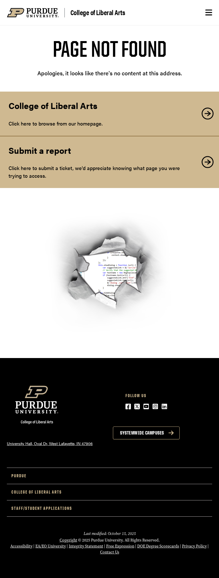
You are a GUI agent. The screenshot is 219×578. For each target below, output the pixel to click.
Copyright (68, 540)
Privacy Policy (194, 546)
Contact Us (109, 552)
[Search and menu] (208, 12)
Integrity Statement (86, 546)
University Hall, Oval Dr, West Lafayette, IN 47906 (50, 443)
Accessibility (21, 546)
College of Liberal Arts (97, 12)
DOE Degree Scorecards (158, 546)
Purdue (19, 475)
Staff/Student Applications (41, 508)
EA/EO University (50, 546)
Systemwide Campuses (142, 433)
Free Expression (120, 546)
